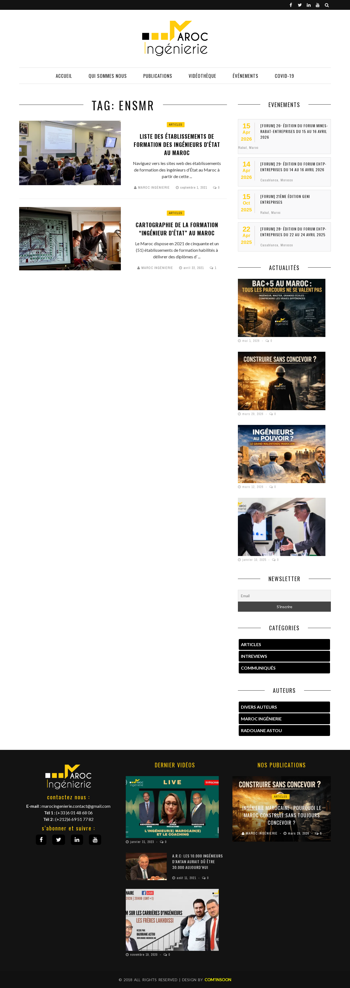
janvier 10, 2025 (254, 560)
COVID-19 (284, 75)
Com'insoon (218, 979)
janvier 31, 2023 (142, 842)
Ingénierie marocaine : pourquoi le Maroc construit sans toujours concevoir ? (281, 815)
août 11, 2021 (187, 878)
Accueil (64, 75)
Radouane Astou (261, 730)
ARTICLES (251, 644)
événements (245, 75)
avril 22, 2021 (194, 268)
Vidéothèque (202, 75)
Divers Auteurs (259, 706)
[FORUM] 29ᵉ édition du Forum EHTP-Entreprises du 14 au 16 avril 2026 (293, 166)
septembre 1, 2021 (194, 187)
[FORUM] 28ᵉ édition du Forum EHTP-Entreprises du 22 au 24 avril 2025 (293, 231)
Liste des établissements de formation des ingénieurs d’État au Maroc (177, 144)
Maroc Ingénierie (154, 187)
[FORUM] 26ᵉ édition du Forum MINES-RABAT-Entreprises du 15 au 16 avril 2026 (294, 131)
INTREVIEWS (254, 656)
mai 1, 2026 (251, 341)
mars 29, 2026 (253, 414)
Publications (157, 75)
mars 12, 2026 (253, 487)
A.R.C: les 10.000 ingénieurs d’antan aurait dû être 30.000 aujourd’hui (197, 861)
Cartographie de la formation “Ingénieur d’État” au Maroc (177, 229)
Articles (175, 124)
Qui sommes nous (108, 75)
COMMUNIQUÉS (258, 667)
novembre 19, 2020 (144, 954)
